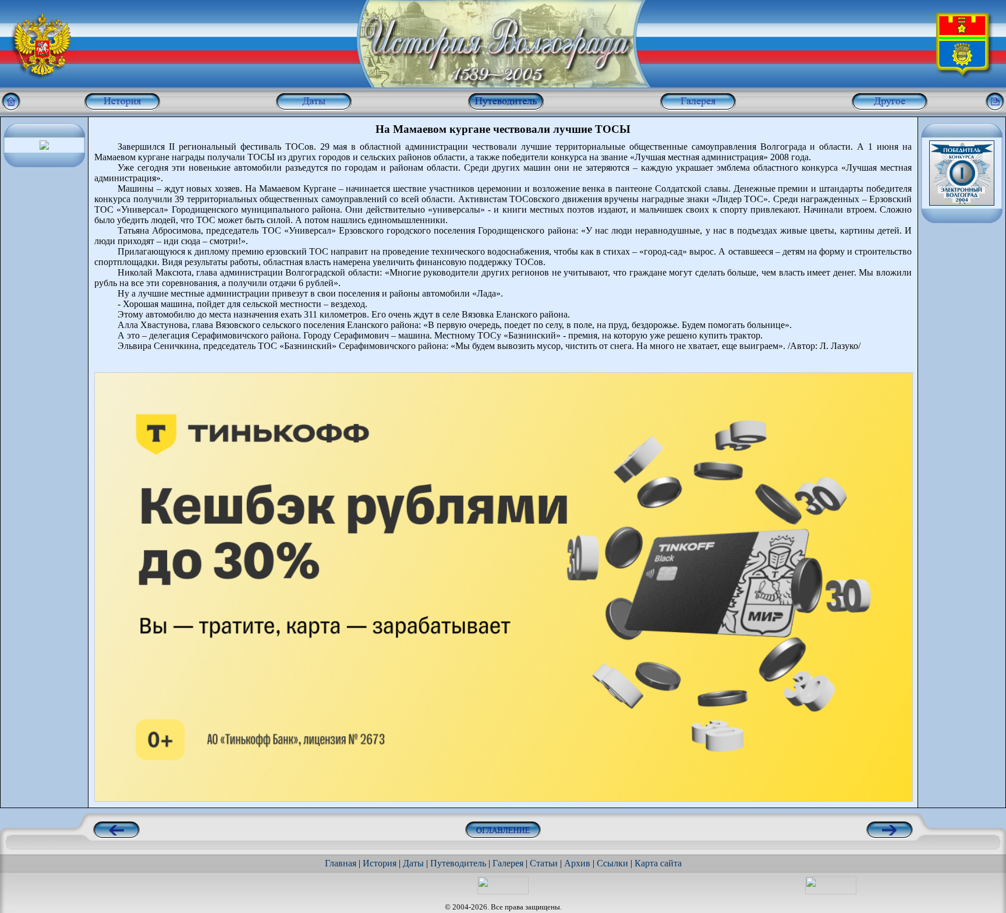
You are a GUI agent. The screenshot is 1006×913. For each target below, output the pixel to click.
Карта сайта (658, 863)
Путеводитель (458, 863)
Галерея (508, 863)
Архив (577, 863)
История (379, 863)
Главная (340, 863)
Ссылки (612, 863)
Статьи (544, 863)
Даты (413, 863)
